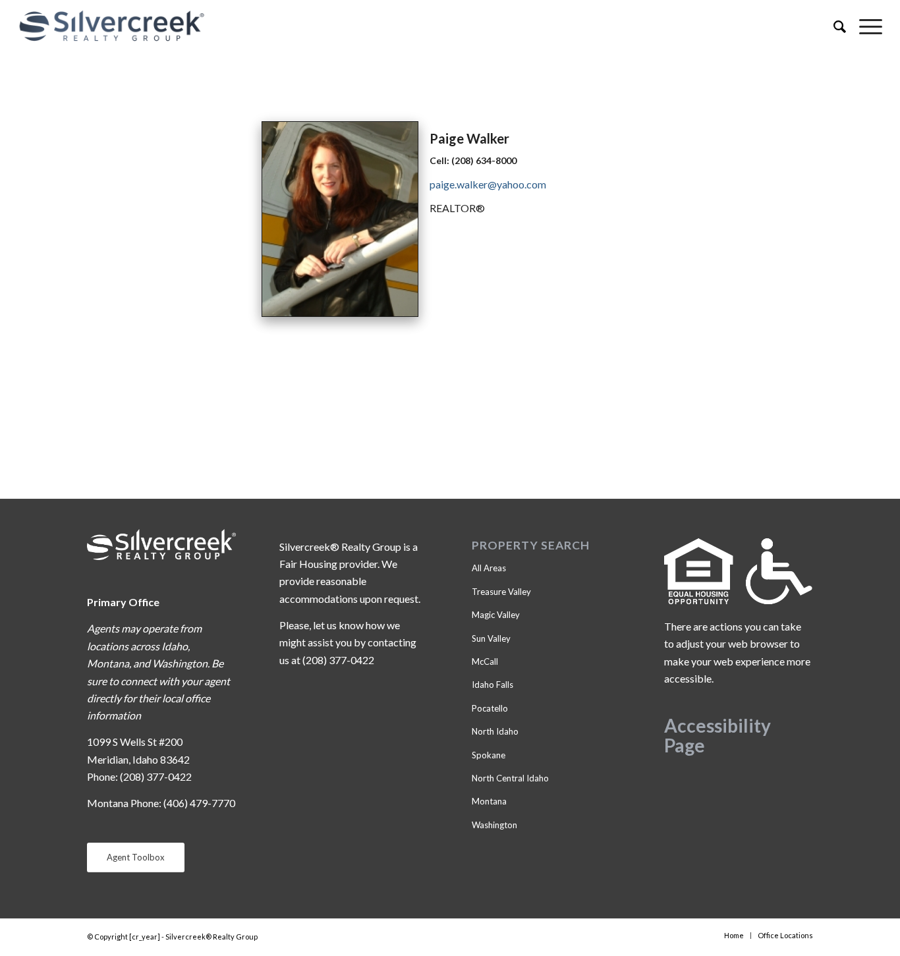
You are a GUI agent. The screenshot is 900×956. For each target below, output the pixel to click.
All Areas (489, 568)
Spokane (488, 755)
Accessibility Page (717, 735)
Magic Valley (496, 614)
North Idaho (495, 731)
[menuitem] (833, 26)
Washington (494, 825)
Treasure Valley (501, 591)
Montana (489, 801)
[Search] (833, 26)
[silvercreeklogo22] (363, 26)
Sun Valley (491, 638)
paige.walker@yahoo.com (488, 184)
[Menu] (864, 26)
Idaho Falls (492, 684)
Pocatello (490, 708)
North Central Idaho (510, 778)
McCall (485, 661)
